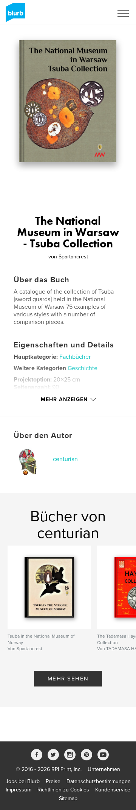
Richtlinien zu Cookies (63, 790)
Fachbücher (75, 357)
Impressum (18, 790)
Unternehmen (104, 769)
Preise (53, 781)
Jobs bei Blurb (23, 781)
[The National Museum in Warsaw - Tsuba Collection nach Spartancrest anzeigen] (67, 101)
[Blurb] (14, 15)
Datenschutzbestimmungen (98, 781)
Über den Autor (43, 435)
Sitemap (68, 798)
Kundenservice (112, 790)
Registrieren (89, 13)
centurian (65, 459)
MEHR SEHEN (68, 678)
